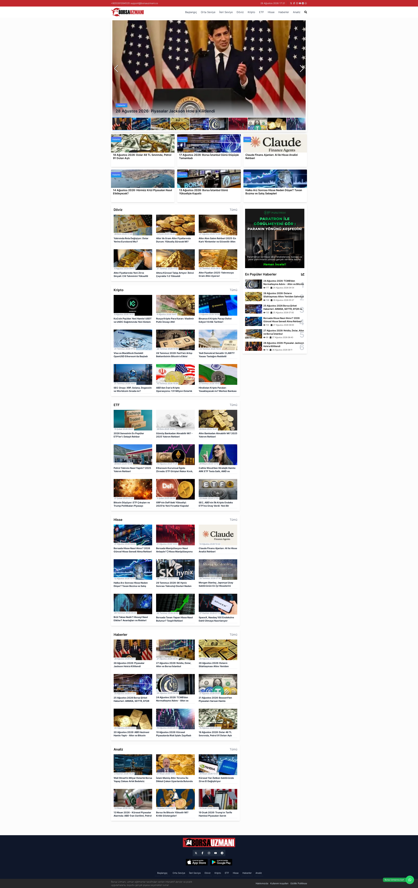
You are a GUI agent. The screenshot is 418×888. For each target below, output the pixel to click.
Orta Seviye (208, 12)
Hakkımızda (262, 883)
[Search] (305, 12)
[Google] (221, 862)
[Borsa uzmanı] (291, 3)
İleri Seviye (226, 12)
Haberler (283, 12)
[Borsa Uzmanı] (196, 853)
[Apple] (197, 862)
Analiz (296, 12)
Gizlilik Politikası (298, 883)
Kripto (251, 12)
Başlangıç (191, 12)
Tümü (233, 209)
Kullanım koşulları (279, 883)
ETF (261, 12)
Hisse (271, 12)
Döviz (240, 12)
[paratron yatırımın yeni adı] (274, 238)
